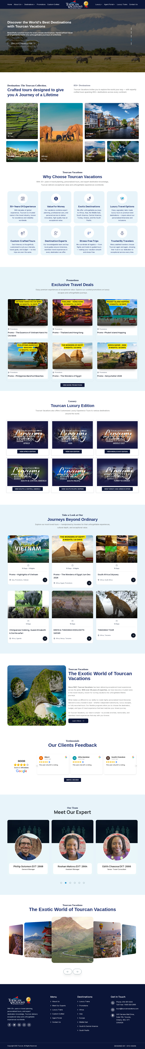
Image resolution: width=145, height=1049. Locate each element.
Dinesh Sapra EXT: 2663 (116, 866)
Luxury (98, 4)
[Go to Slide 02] (65, 883)
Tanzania (68, 638)
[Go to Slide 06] (84, 883)
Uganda (18, 638)
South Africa (109, 580)
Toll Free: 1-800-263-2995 (126, 1005)
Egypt (62, 583)
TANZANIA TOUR (106, 630)
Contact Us (133, 4)
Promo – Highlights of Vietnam (23, 574)
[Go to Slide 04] (75, 883)
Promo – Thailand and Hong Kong (68, 332)
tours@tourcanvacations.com (127, 1009)
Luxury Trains (122, 4)
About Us (17, 4)
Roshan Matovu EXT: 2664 (28, 866)
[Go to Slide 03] (70, 883)
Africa (44, 156)
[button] (136, 765)
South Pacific (115, 156)
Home (9, 4)
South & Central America (88, 1026)
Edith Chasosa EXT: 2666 (72, 866)
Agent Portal (109, 4)
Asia (10, 133)
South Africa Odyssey (108, 574)
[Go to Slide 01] (61, 883)
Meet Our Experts (59, 1006)
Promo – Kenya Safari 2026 (109, 376)
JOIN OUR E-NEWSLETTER (21, 39)
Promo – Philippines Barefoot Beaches (26, 376)
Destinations (28, 4)
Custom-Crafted (53, 4)
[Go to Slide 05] (79, 883)
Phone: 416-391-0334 (124, 1002)
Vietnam (26, 580)
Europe (89, 133)
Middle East (13, 156)
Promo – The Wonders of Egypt (67, 376)
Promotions (41, 4)
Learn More (76, 721)
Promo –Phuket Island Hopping (111, 332)
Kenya (62, 638)
